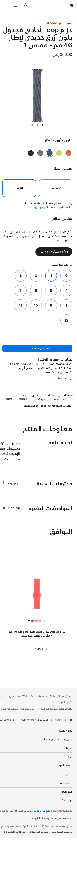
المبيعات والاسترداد (15, 831)
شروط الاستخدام (39, 831)
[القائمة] (5, 5)
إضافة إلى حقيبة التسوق (37, 348)
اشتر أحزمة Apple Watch (34, 719)
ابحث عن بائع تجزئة (41, 810)
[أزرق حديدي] (49, 153)
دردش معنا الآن (55, 399)
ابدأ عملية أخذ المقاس (54, 251)
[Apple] (70, 719)
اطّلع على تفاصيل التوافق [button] (55, 207)
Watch (58, 719)
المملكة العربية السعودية (58, 818)
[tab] (42, 125)
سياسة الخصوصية (62, 831)
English (36, 818)
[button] (26, 5)
